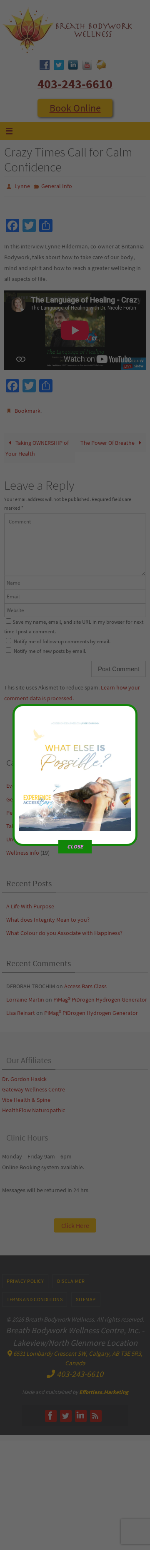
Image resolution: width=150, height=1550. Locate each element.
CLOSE (75, 846)
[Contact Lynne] (75, 823)
